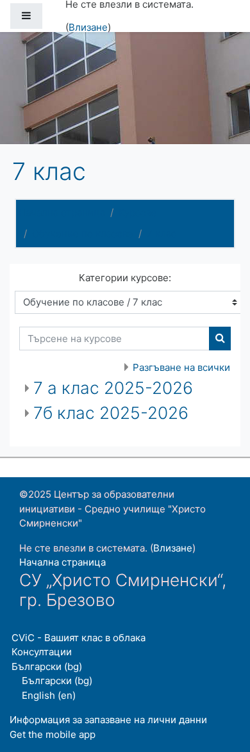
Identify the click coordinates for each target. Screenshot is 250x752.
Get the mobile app (53, 734)
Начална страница (62, 212)
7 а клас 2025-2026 (113, 388)
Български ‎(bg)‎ (47, 666)
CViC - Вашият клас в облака (79, 638)
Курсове (138, 212)
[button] (221, 689)
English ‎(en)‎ (49, 695)
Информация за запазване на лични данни (108, 720)
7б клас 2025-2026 (110, 413)
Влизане (88, 27)
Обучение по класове (82, 233)
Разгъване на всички (181, 367)
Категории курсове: (125, 278)
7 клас (161, 233)
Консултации (42, 652)
